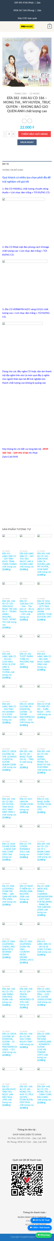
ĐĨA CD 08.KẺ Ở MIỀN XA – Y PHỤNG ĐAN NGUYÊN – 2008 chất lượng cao (27, 892)
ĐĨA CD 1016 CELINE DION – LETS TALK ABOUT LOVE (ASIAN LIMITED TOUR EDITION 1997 (44, 609)
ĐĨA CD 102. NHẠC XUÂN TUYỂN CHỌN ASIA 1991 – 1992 (44, 804)
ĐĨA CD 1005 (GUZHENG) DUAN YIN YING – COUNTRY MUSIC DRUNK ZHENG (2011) (26, 951)
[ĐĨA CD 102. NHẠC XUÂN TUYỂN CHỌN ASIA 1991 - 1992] (44, 787)
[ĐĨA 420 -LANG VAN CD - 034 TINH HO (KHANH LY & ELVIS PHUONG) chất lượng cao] (9, 692)
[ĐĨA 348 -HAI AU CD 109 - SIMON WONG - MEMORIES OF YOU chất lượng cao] (27, 977)
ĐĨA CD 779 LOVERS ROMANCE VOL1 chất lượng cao (25, 849)
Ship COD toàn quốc (27, 18)
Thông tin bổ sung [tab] (12, 170)
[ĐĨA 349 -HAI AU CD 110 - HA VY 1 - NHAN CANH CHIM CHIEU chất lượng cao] (44, 832)
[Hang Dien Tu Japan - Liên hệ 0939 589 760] (27, 26)
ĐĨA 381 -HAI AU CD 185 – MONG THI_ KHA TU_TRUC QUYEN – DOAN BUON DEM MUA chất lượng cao (27, 1096)
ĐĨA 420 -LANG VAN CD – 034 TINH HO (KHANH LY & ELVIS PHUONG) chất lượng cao (9, 712)
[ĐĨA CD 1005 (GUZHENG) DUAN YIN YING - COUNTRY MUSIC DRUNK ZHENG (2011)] (27, 929)
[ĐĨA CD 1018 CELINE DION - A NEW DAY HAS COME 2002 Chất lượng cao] (9, 832)
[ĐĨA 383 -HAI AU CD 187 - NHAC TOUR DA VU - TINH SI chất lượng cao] (27, 739)
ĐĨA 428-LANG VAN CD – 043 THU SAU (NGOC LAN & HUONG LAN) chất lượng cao (27, 560)
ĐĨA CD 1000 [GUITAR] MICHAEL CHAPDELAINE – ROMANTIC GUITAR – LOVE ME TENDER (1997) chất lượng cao (44, 1046)
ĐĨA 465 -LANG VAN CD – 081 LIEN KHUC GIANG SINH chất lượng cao (44, 660)
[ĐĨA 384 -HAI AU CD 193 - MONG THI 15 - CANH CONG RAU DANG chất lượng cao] (44, 1074)
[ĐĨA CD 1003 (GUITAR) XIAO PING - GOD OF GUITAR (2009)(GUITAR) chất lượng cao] (44, 977)
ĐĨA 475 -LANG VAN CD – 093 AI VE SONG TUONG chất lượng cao (44, 947)
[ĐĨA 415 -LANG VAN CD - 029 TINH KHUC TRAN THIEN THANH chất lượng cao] (9, 541)
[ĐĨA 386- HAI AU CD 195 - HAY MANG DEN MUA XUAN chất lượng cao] (9, 977)
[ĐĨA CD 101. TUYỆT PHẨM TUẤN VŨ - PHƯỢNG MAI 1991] (27, 642)
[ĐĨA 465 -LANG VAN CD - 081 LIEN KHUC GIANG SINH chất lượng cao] (44, 642)
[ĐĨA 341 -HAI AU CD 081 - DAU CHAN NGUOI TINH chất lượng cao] (27, 1022)
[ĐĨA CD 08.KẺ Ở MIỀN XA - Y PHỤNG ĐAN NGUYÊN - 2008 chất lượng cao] (27, 874)
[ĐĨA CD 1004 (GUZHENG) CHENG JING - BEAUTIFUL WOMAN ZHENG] (9, 929)
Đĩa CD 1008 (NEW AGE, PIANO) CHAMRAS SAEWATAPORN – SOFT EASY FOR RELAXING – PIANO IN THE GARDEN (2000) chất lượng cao (44, 899)
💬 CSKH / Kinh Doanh (40, 1228)
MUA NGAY (27, 142)
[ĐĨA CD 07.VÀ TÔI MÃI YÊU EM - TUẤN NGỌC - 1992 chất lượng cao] (44, 692)
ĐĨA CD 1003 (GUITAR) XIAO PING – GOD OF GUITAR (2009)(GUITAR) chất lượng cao (44, 995)
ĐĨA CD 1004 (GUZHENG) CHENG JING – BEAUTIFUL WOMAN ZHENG (9, 948)
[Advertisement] (27, 416)
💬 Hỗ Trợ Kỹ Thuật (41, 1220)
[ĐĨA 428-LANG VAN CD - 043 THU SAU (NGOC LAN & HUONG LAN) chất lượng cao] (27, 541)
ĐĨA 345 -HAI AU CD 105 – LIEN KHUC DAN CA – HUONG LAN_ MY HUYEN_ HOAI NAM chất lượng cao (44, 563)
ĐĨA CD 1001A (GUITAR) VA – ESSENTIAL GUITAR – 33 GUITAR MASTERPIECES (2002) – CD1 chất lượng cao (9, 1043)
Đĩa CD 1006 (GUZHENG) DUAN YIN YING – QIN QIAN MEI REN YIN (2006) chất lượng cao (9, 894)
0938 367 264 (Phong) (24, 11)
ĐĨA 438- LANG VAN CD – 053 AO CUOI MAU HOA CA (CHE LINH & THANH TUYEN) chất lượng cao (9, 664)
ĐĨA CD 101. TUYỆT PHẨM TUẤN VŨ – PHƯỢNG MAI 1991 (27, 659)
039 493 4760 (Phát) (24, 3)
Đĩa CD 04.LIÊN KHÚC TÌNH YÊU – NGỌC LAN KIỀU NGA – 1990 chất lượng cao (9, 1095)
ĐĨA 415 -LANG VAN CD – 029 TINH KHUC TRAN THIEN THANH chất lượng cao (9, 560)
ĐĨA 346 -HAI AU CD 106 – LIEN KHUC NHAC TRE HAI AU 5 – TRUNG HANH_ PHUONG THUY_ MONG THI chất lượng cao (9, 613)
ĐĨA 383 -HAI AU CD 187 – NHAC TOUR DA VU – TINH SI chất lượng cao (27, 758)
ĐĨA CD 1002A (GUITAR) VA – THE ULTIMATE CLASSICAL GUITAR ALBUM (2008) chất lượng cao (9, 759)
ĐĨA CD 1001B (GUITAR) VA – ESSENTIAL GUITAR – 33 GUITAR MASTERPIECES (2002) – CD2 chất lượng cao (27, 713)
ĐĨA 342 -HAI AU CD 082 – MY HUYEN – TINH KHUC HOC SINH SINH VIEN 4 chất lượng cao (9, 807)
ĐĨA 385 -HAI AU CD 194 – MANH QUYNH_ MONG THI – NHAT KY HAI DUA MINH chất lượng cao (44, 760)
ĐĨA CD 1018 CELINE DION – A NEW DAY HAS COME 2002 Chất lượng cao (9, 850)
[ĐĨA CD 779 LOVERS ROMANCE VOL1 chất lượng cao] (27, 832)
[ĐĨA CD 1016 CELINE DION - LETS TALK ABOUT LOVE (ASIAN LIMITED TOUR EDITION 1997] (44, 589)
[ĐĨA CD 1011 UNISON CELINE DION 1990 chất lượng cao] (27, 787)
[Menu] (4, 26)
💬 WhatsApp (44, 1235)
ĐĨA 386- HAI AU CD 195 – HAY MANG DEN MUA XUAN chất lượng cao (8, 995)
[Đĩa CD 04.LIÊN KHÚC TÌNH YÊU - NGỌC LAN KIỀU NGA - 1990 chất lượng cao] (9, 1074)
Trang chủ (20, 94)
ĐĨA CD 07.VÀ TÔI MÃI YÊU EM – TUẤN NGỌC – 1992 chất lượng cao (44, 709)
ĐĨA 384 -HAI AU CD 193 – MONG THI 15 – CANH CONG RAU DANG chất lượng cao (44, 1093)
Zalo (38, 3)
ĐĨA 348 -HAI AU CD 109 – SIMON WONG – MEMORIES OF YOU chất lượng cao (27, 997)
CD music (35, 94)
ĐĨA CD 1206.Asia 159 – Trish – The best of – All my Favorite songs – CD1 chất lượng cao (27, 609)
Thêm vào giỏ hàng (34, 134)
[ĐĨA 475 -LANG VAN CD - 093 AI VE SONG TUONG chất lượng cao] (44, 929)
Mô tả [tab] (5, 164)
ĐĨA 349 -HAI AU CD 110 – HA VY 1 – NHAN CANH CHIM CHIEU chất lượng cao (44, 850)
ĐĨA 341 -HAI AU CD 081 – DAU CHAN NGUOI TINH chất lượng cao (27, 1039)
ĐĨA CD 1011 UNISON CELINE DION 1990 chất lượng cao (26, 804)
